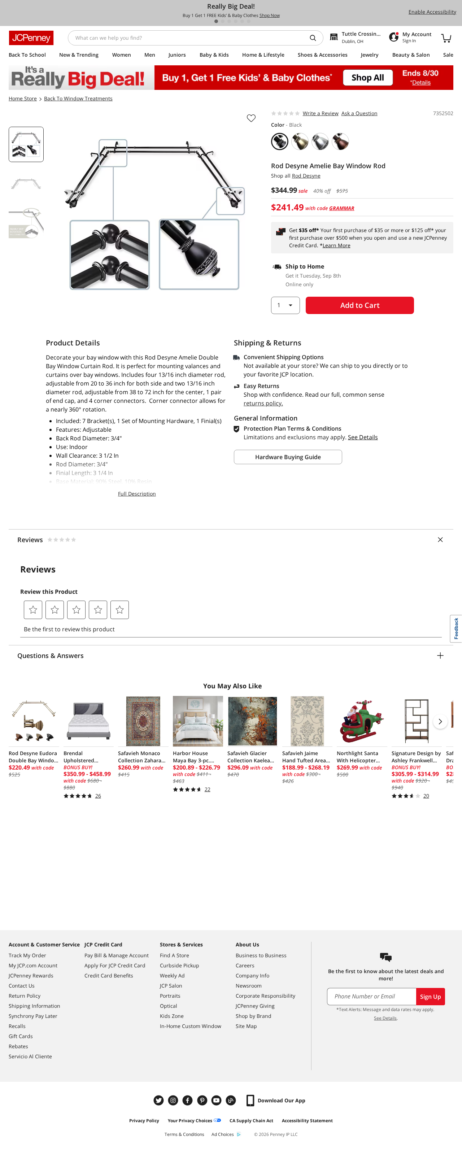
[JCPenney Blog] (232, 1100)
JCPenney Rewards (31, 975)
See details (363, 437)
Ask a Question (359, 113)
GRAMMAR (341, 208)
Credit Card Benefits (108, 975)
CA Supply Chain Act (251, 1121)
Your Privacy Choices (190, 1121)
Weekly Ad (172, 975)
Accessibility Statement (307, 1121)
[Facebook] (188, 1100)
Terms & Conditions (184, 1134)
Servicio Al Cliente (30, 1056)
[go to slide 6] (248, 21)
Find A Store (174, 955)
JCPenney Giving (255, 1005)
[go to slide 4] (235, 21)
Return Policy (24, 995)
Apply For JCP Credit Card (114, 965)
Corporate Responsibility (265, 995)
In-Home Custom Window (190, 1026)
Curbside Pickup (179, 965)
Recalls (17, 1026)
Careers (245, 965)
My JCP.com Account (33, 965)
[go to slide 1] (216, 21)
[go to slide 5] (242, 21)
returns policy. (263, 403)
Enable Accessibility (432, 11)
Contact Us (22, 985)
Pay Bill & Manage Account (116, 955)
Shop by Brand (253, 1015)
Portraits (170, 995)
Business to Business (261, 955)
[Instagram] (174, 1100)
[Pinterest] (203, 1100)
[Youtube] (217, 1100)
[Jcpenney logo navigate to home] (31, 38)
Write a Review (321, 113)
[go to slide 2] (223, 21)
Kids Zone (172, 1015)
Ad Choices (223, 1134)
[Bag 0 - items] (446, 38)
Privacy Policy (144, 1121)
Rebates (18, 1046)
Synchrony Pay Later (33, 1015)
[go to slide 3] (229, 21)
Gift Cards (21, 1036)
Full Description (137, 493)
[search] (316, 38)
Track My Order (27, 955)
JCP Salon (171, 985)
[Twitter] (159, 1100)
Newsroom (249, 985)
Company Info (252, 975)
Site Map (246, 1026)
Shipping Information (34, 1005)
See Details (385, 1018)
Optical (168, 1005)
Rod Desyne (306, 175)
